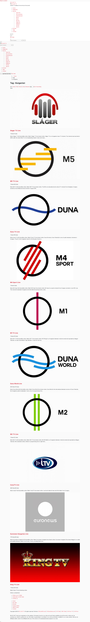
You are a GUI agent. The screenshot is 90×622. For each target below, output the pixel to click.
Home (14, 8)
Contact (14, 31)
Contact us (15, 598)
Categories (15, 9)
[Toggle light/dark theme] (11, 34)
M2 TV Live (14, 434)
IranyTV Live (14, 485)
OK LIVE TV (13, 2)
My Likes (12, 37)
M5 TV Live (14, 181)
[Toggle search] (11, 35)
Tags (14, 30)
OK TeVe (58, 611)
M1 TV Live (14, 333)
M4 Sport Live (15, 282)
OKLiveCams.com (51, 611)
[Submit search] (23, 40)
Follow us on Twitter (17, 595)
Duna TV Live (15, 232)
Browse (14, 28)
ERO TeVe (64, 611)
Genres (14, 11)
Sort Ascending (37, 86)
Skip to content (3, 0)
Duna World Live (16, 383)
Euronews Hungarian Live (19, 534)
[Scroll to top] (0, 621)
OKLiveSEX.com (42, 611)
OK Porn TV (70, 611)
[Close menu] (1, 42)
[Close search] (25, 40)
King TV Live (14, 584)
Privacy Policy (16, 605)
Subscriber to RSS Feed (18, 597)
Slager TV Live (15, 130)
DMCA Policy (16, 607)
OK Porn (76, 611)
